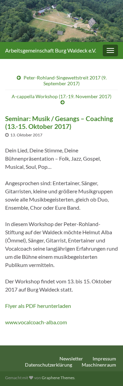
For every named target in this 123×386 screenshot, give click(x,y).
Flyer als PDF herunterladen (38, 305)
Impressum (104, 358)
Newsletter (71, 358)
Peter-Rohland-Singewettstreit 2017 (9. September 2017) (65, 80)
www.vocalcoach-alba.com (36, 322)
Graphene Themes (58, 377)
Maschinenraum (99, 365)
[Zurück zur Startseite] (61, 21)
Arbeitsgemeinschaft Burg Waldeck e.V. (50, 50)
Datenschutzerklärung (48, 365)
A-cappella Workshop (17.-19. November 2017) (61, 96)
